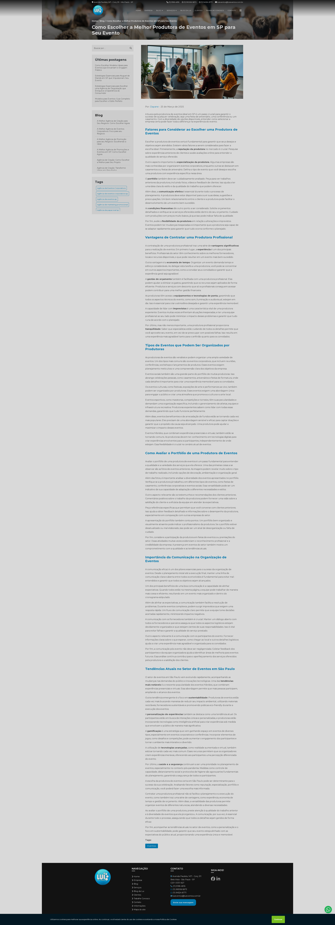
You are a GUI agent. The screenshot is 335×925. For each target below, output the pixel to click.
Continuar (278, 919)
